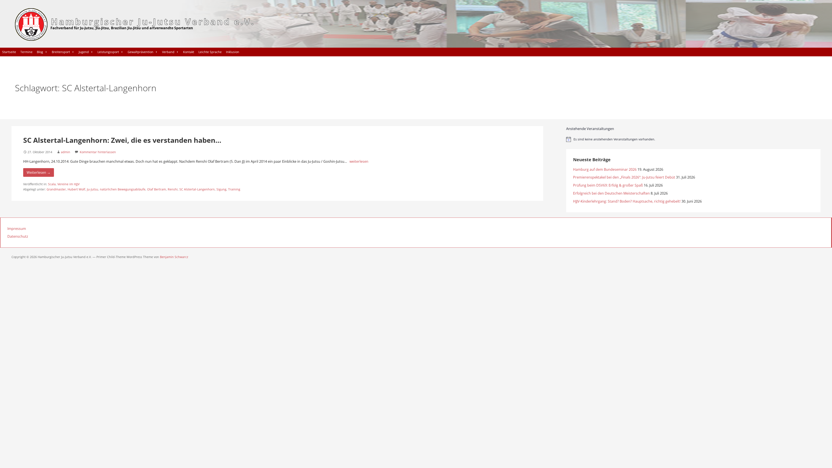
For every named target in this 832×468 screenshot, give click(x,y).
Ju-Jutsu (92, 189)
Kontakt (188, 52)
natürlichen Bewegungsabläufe (122, 189)
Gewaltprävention (140, 52)
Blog (40, 52)
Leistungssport (108, 52)
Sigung (221, 189)
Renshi (173, 189)
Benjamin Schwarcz (174, 257)
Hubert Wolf (76, 189)
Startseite (9, 52)
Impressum (16, 228)
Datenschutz (17, 236)
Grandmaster (56, 189)
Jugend (84, 52)
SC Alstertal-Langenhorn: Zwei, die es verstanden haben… (122, 140)
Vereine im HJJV (68, 184)
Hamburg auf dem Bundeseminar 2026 (605, 169)
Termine (26, 52)
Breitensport (61, 52)
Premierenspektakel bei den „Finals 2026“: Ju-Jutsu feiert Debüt (624, 177)
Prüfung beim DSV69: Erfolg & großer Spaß (608, 185)
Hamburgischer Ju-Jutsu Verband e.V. (153, 22)
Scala (52, 184)
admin (65, 152)
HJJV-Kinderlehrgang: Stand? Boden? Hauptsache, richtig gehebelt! (627, 201)
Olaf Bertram (156, 189)
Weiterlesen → (38, 172)
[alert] (693, 139)
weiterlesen (358, 161)
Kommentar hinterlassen (98, 152)
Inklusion (232, 52)
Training (234, 189)
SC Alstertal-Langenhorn (197, 189)
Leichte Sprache (210, 52)
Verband (168, 52)
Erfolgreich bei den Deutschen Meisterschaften (611, 193)
